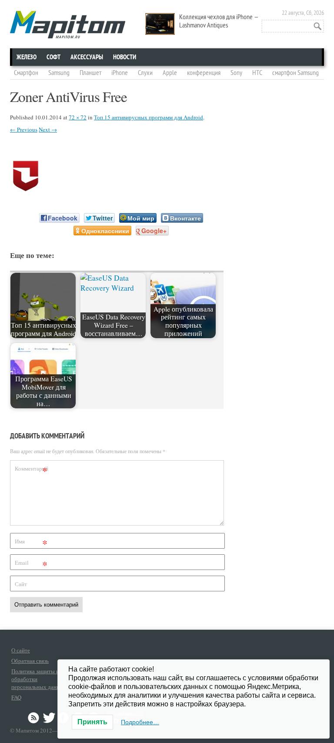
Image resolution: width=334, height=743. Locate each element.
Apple (170, 73)
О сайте (20, 650)
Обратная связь (30, 661)
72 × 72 (78, 117)
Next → (48, 129)
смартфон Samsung (295, 73)
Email (31, 564)
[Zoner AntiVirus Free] (25, 189)
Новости (124, 57)
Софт (53, 57)
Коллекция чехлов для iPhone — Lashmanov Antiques (219, 21)
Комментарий (31, 470)
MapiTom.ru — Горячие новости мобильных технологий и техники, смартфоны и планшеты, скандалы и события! (67, 24)
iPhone (119, 73)
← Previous (23, 129)
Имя (31, 542)
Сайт (21, 584)
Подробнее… (140, 722)
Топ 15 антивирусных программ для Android (148, 117)
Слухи (145, 73)
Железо (27, 57)
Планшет (90, 73)
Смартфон (26, 73)
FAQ (16, 697)
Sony (236, 73)
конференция (203, 73)
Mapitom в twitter (49, 717)
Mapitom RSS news (34, 717)
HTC (257, 73)
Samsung (59, 73)
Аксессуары (86, 57)
